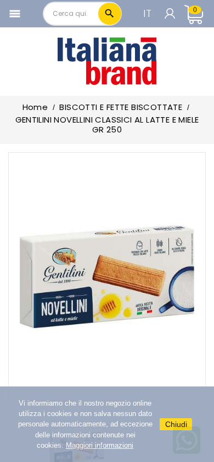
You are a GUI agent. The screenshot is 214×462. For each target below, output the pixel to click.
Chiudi (176, 424)
